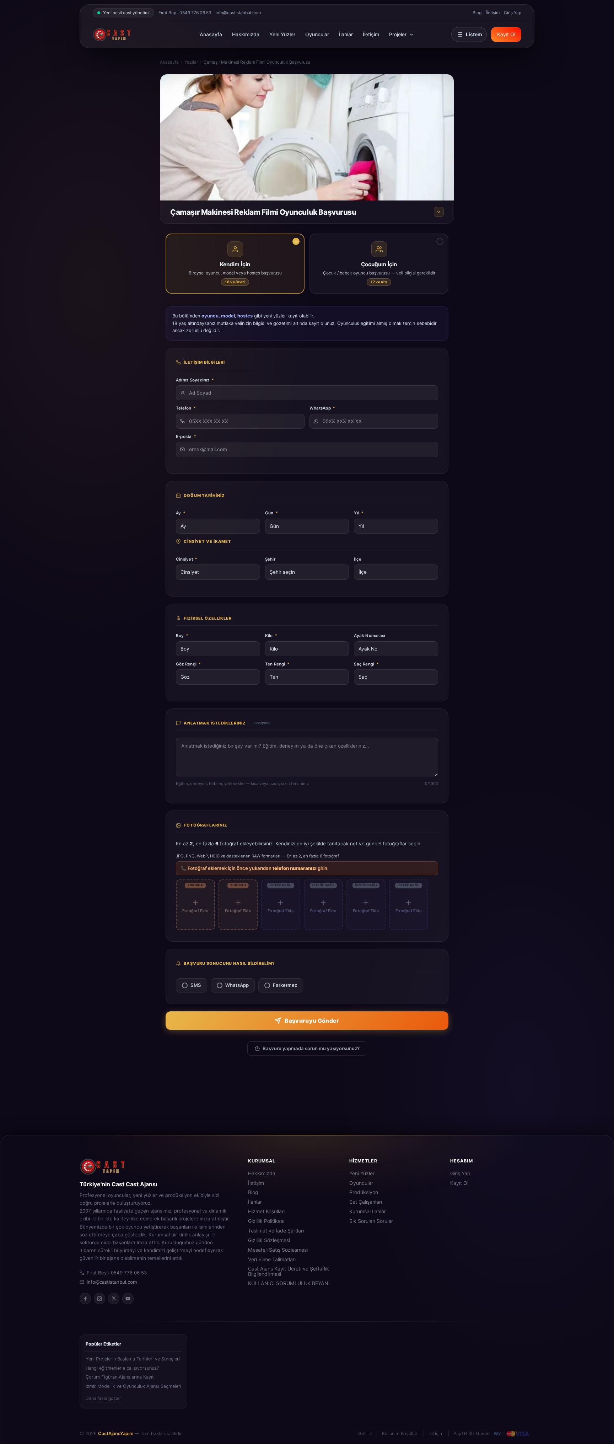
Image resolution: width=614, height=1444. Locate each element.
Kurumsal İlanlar (367, 1211)
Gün (271, 512)
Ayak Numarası (369, 635)
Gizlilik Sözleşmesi (269, 1240)
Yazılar (191, 62)
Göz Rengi (188, 664)
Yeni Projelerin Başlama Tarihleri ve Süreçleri (133, 1359)
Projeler (397, 34)
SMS (195, 985)
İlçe (357, 559)
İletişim (493, 12)
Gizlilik (365, 1433)
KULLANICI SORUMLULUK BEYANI (289, 1283)
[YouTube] (128, 1298)
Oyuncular (317, 34)
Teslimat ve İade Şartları (276, 1230)
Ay (180, 512)
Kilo (271, 635)
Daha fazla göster (103, 1398)
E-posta (186, 436)
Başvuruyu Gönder (312, 1020)
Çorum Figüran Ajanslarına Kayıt (120, 1377)
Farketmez (285, 985)
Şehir (270, 559)
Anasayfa (211, 34)
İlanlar (346, 34)
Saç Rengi (366, 664)
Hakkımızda (245, 34)
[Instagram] (99, 1298)
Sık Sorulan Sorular (371, 1221)
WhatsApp (322, 408)
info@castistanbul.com (238, 12)
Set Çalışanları (365, 1201)
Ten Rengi (277, 664)
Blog (477, 12)
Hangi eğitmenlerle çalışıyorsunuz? (122, 1368)
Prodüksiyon (363, 1192)
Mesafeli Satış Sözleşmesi (278, 1249)
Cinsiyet (186, 559)
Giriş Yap (512, 12)
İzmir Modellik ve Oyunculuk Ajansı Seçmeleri (133, 1386)
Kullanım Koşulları (400, 1433)
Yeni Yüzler (282, 34)
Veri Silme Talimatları (272, 1259)
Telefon (185, 408)
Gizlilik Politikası (266, 1221)
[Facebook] (85, 1298)
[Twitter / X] (113, 1298)
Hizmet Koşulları (266, 1211)
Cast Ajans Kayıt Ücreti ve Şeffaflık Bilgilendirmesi (288, 1271)
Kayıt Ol (506, 34)
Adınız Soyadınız (195, 380)
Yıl (358, 512)
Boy (182, 635)
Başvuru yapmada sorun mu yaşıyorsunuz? (311, 1048)
